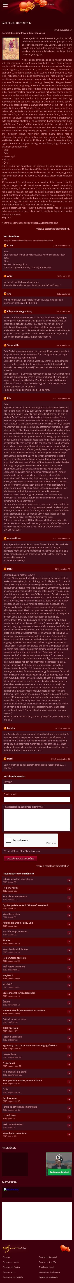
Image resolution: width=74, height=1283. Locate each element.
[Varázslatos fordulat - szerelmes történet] (69, 1126)
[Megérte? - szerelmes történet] (69, 986)
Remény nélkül (10, 888)
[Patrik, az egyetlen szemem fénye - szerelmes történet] (69, 1108)
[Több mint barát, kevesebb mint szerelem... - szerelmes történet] (69, 1012)
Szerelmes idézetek (11, 1267)
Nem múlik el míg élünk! (15, 1072)
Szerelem (7, 1257)
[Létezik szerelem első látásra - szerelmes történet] (69, 881)
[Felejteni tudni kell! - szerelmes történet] (69, 1038)
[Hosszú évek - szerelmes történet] (69, 1056)
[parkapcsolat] (11, 1189)
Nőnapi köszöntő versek (49, 1272)
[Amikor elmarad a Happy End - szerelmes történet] (69, 924)
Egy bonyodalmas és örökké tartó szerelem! (25, 905)
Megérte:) (8, 975)
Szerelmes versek (11, 1262)
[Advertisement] (13, 1161)
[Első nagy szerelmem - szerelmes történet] (69, 968)
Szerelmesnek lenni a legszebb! (19, 993)
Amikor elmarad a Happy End (18, 923)
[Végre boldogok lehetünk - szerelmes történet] (69, 951)
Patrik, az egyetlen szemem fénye (20, 1107)
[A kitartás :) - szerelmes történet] (69, 1065)
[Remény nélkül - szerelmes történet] (69, 889)
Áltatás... (7, 940)
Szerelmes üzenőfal (47, 1262)
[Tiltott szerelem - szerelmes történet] (69, 1030)
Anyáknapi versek (47, 1267)
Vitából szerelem (11, 914)
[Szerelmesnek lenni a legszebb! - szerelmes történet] (69, 994)
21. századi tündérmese (15, 896)
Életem (6, 1002)
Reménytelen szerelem (14, 958)
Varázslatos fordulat (13, 1124)
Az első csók (9, 1115)
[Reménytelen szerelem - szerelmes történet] (69, 959)
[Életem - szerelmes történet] (69, 1003)
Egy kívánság (10, 1098)
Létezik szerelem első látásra (18, 879)
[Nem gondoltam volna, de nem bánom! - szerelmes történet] (69, 1082)
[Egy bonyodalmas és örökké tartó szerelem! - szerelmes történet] (69, 907)
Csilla (5, 1089)
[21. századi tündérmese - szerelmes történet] (69, 898)
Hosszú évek (9, 1054)
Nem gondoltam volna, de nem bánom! (22, 1080)
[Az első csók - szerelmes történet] (69, 1117)
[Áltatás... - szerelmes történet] (69, 942)
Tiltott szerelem (10, 1028)
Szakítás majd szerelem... (16, 931)
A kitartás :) (9, 1063)
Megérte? (7, 984)
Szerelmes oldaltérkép (48, 1277)
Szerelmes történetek (48, 1257)
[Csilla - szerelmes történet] (69, 1091)
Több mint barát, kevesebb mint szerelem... (25, 1010)
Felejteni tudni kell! (12, 1037)
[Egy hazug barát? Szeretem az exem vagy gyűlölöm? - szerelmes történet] (69, 1047)
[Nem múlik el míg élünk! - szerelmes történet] (69, 1073)
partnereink (9, 1182)
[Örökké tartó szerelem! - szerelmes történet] (69, 1021)
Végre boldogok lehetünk (15, 949)
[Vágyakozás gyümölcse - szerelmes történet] (69, 1135)
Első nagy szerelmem (14, 966)
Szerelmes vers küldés (13, 1277)
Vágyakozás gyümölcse (15, 1133)
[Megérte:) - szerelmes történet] (69, 977)
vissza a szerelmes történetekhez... (53, 229)
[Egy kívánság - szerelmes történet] (69, 1100)
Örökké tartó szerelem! (14, 1019)
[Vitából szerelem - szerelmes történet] (69, 916)
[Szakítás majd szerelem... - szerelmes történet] (69, 933)
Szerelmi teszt (9, 1272)
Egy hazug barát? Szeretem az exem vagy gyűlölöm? (30, 1045)
